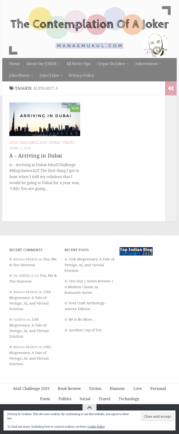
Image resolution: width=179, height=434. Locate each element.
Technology (129, 399)
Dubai (54, 142)
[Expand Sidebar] (171, 88)
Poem (45, 399)
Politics (65, 399)
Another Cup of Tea (85, 330)
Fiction (95, 388)
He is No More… (82, 319)
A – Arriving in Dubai (35, 156)
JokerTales (49, 75)
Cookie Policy (96, 426)
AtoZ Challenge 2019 (28, 142)
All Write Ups (78, 64)
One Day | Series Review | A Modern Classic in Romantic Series (89, 287)
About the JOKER (41, 64)
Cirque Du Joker (111, 64)
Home (14, 64)
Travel (69, 142)
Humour (117, 388)
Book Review (69, 388)
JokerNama (19, 75)
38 (77, 108)
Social (85, 399)
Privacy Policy (81, 75)
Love (137, 388)
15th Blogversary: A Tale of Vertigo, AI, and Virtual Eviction (89, 265)
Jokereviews (146, 64)
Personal (158, 388)
